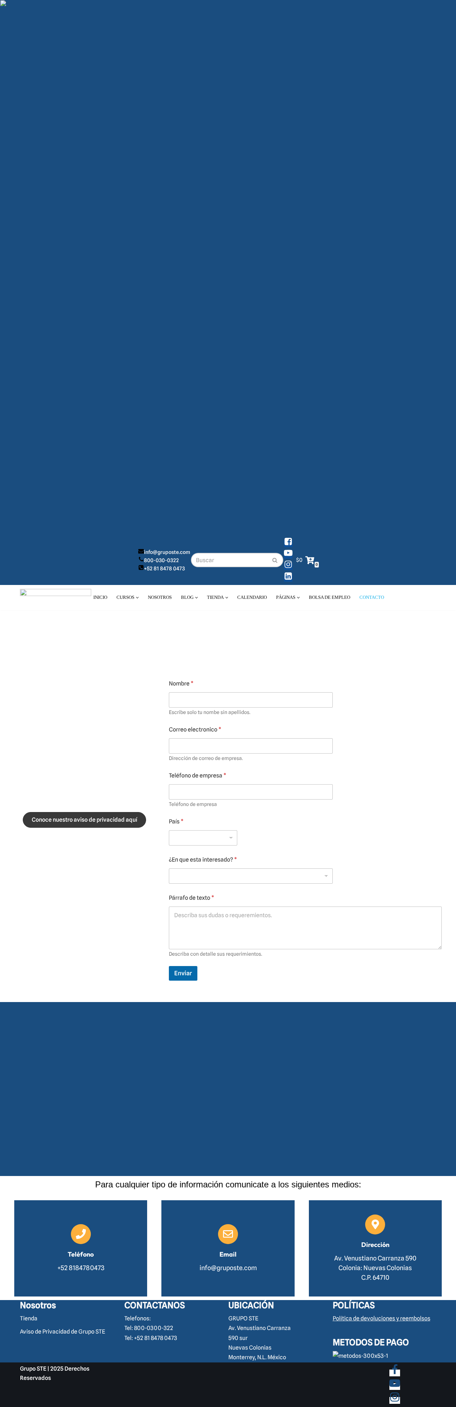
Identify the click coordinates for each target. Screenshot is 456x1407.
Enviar (183, 973)
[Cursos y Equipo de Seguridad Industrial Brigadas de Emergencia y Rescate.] (55, 597)
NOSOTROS (160, 597)
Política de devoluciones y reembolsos (381, 1318)
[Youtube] (288, 555)
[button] (137, 597)
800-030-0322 (161, 560)
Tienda (28, 1318)
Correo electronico (195, 729)
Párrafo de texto (191, 897)
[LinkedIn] (288, 578)
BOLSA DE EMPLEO (329, 597)
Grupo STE (33, 1368)
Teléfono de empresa (197, 775)
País (176, 821)
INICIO (100, 597)
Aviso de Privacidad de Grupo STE (62, 1332)
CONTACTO (371, 597)
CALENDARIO (252, 597)
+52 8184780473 (84, 768)
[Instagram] (288, 566)
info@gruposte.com (167, 552)
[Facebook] (288, 543)
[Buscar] (275, 560)
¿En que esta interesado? (203, 859)
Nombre (181, 683)
